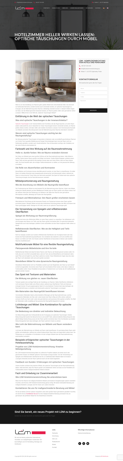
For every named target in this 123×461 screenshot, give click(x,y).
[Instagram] (83, 443)
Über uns (65, 8)
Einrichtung (56, 8)
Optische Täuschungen (22, 124)
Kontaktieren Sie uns (32, 394)
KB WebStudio (104, 456)
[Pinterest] (87, 443)
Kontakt (98, 8)
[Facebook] (79, 443)
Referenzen (89, 8)
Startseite (47, 8)
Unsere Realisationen (76, 8)
